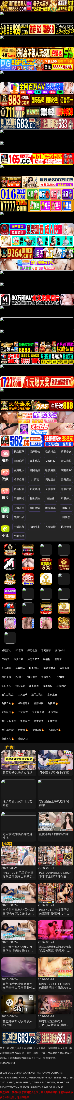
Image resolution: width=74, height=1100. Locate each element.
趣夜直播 (34, 685)
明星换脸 (35, 498)
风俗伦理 (66, 526)
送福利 (46, 659)
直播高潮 (64, 668)
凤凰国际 (34, 668)
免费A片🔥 (38, 729)
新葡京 (58, 659)
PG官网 (19, 650)
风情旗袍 (19, 498)
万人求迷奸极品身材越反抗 (18, 836)
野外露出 (66, 479)
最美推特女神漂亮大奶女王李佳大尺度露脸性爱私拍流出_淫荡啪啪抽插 (18, 989)
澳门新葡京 (8, 694)
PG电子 (6, 659)
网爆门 (66, 508)
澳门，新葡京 (9, 721)
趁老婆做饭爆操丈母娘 (18, 772)
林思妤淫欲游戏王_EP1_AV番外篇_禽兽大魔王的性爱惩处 (54, 1024)
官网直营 (46, 650)
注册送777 (33, 659)
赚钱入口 (23, 738)
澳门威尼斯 (8, 729)
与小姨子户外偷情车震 (54, 772)
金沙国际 (53, 712)
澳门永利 (60, 650)
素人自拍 (66, 460)
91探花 (35, 479)
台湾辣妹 (19, 470)
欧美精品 (50, 451)
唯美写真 (50, 508)
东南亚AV (66, 470)
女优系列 (35, 489)
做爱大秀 (39, 721)
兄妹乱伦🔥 (54, 729)
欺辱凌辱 (19, 479)
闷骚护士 (66, 498)
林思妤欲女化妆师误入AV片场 (18, 1023)
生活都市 (19, 526)
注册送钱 (18, 659)
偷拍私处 (20, 685)
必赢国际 (20, 668)
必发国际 (61, 685)
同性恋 (66, 517)
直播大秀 (52, 721)
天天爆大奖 (38, 712)
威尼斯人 (6, 650)
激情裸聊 (39, 703)
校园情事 (35, 526)
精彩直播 (6, 677)
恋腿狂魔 (66, 489)
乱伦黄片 (6, 685)
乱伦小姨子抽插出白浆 (54, 834)
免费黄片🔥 (8, 738)
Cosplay (50, 460)
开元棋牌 (32, 650)
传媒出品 (19, 517)
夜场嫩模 (47, 685)
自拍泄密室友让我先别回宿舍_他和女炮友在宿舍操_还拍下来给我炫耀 (18, 950)
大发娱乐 (22, 694)
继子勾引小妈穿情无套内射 (18, 803)
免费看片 (25, 721)
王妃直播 (60, 677)
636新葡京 (24, 703)
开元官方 (23, 712)
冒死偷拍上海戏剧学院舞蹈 (54, 803)
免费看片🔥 (8, 703)
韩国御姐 (35, 470)
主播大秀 (46, 677)
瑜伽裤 (50, 498)
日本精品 (35, 460)
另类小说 (19, 536)
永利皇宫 (52, 694)
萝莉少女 (66, 451)
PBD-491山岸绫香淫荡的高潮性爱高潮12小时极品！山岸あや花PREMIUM (54, 915)
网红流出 (50, 479)
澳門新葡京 (37, 694)
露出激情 (35, 508)
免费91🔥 (23, 729)
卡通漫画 (19, 508)
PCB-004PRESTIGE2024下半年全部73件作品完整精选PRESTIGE (55, 876)
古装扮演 (19, 489)
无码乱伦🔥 (8, 712)
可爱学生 (50, 489)
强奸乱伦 (35, 451)
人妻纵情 (50, 526)
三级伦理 (19, 460)
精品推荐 (19, 451)
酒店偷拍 (32, 677)
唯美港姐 (50, 470)
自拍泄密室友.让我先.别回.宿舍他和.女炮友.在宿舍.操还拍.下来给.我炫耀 (19, 913)
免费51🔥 (53, 703)
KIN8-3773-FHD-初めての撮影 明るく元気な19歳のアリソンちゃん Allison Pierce (55, 989)
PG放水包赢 (49, 668)
